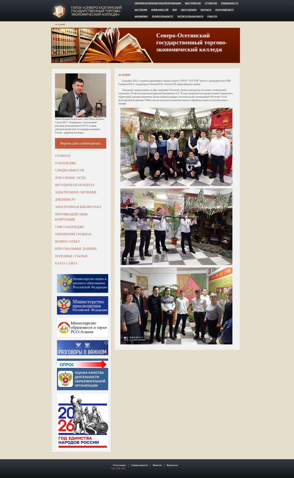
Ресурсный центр (224, 9)
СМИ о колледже (69, 227)
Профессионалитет (163, 16)
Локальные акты (70, 177)
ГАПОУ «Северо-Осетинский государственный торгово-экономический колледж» (96, 11)
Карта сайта (66, 263)
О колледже (65, 163)
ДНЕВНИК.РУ (65, 199)
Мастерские (141, 9)
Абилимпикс (141, 16)
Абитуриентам (193, 3)
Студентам (211, 3)
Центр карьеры (189, 9)
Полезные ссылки (71, 256)
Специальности (229, 3)
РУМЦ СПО (212, 16)
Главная (62, 155)
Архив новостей (159, 9)
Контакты (206, 9)
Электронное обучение (76, 192)
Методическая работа (75, 185)
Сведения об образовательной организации (158, 3)
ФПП (174, 9)
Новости (157, 465)
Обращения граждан (73, 234)
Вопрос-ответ (67, 241)
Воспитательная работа (190, 16)
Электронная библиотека (78, 207)
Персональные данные (76, 248)
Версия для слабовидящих (80, 143)
